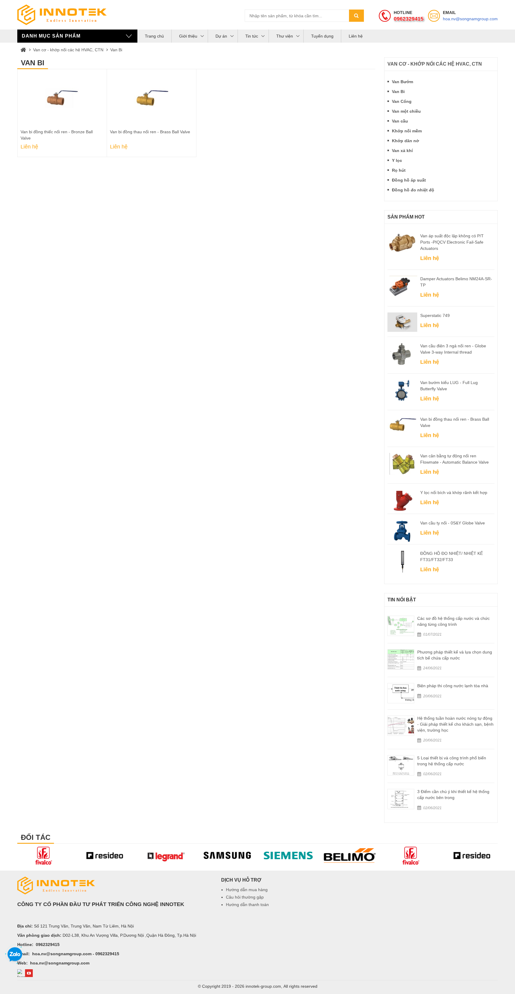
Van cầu (400, 121)
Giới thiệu (188, 36)
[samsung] (166, 856)
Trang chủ (154, 36)
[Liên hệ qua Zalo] (14, 954)
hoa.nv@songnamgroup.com (470, 18)
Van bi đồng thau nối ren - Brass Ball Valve (150, 131)
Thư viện (284, 36)
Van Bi (116, 49)
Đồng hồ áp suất (409, 180)
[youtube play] (29, 973)
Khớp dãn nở (405, 140)
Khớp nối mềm (407, 130)
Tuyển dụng (322, 36)
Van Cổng (402, 101)
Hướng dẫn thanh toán (247, 904)
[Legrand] (105, 856)
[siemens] (228, 856)
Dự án (221, 36)
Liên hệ (356, 36)
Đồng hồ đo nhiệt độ (413, 190)
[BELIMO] (289, 856)
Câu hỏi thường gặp (245, 897)
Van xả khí (402, 150)
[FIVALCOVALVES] (350, 856)
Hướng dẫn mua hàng (247, 889)
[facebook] (21, 973)
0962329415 (409, 19)
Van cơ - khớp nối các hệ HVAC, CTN (68, 49)
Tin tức (251, 36)
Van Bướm (402, 81)
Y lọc (397, 160)
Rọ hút (399, 170)
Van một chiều (406, 111)
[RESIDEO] (44, 856)
